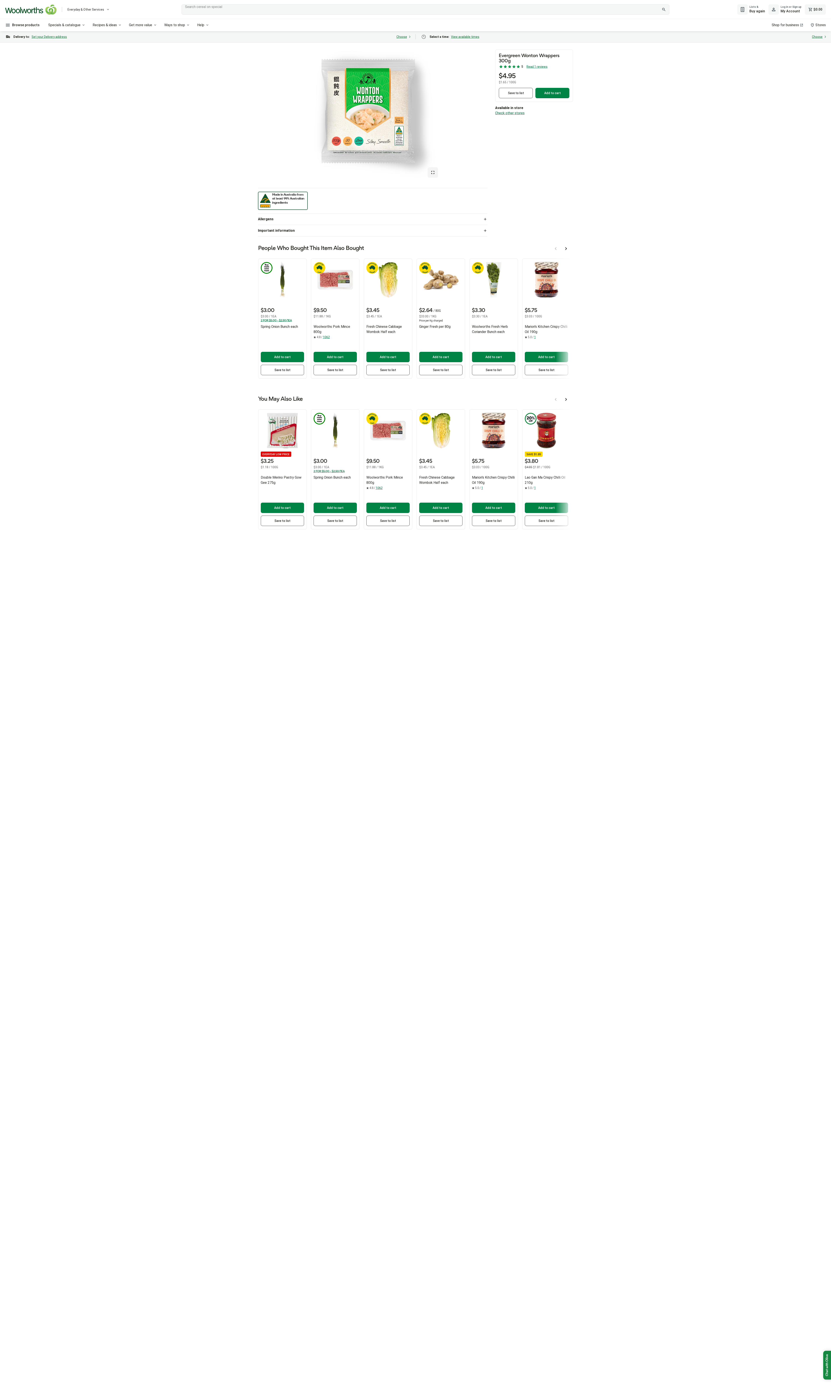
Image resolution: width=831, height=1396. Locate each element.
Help (200, 25)
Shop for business (785, 25)
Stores (820, 25)
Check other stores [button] (510, 113)
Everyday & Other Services (86, 9)
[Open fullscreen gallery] (433, 172)
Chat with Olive (827, 1365)
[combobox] (425, 9)
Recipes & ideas (105, 25)
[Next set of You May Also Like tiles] (566, 399)
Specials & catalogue (64, 25)
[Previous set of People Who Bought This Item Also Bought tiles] (555, 248)
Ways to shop (174, 25)
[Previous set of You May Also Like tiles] (555, 399)
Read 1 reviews (537, 66)
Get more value (140, 25)
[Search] (663, 9)
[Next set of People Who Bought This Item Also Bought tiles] (566, 248)
